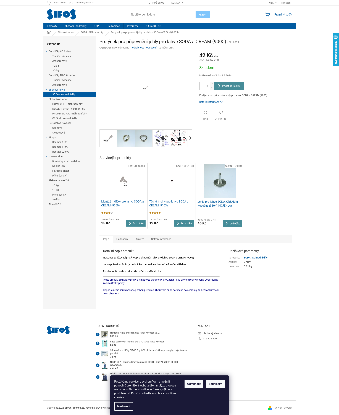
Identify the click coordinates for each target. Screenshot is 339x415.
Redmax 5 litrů (60, 146)
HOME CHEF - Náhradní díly (67, 104)
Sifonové (57, 127)
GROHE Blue (55, 156)
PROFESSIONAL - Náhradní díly (69, 113)
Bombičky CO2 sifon (60, 51)
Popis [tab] (106, 239)
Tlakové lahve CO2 (59, 180)
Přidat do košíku (231, 85)
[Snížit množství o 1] (212, 88)
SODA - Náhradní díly (63, 94)
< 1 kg (55, 185)
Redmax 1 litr (59, 142)
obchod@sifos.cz (212, 333)
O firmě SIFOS (156, 2)
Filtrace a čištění (61, 170)
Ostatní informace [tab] (161, 239)
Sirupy (52, 137)
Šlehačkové (58, 132)
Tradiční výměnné (62, 56)
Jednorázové (59, 61)
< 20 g (55, 65)
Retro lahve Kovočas (60, 123)
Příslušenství (59, 175)
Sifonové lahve (57, 89)
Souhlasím (215, 384)
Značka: (166, 47)
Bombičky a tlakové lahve (66, 161)
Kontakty (177, 2)
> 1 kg (55, 189)
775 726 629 (210, 338)
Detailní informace (209, 102)
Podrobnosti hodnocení (143, 47)
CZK (271, 2)
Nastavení (123, 406)
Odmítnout (194, 384)
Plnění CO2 (55, 204)
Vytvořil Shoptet (283, 407)
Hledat (202, 14)
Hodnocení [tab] (122, 239)
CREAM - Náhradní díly (64, 118)
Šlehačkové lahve (58, 99)
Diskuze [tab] (139, 239)
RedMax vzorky (60, 151)
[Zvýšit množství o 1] (212, 84)
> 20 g (55, 70)
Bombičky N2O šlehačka (62, 75)
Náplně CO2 (58, 166)
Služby (56, 199)
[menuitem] (52, 26)
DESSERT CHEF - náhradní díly (68, 108)
